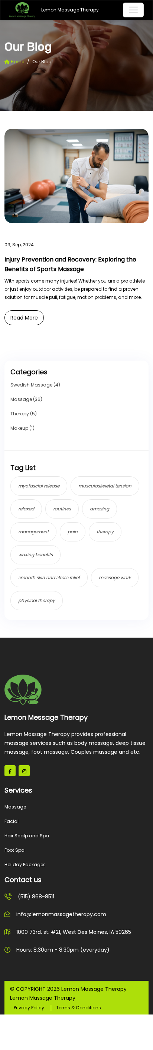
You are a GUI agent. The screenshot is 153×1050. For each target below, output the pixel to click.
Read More (24, 317)
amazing (99, 509)
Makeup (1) (22, 428)
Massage (15, 807)
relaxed (26, 509)
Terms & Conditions (78, 1008)
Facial (11, 821)
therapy (105, 532)
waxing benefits (35, 554)
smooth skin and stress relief (49, 577)
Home (17, 61)
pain (73, 532)
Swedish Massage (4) (35, 385)
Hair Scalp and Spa (26, 836)
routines (62, 509)
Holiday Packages (25, 864)
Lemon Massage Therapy (53, 10)
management (33, 532)
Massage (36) (26, 399)
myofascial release (38, 486)
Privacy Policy (29, 1008)
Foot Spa (14, 850)
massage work (115, 577)
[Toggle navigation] (133, 10)
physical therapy (36, 600)
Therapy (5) (23, 414)
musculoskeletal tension (104, 486)
